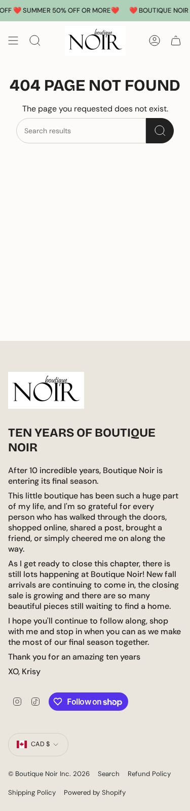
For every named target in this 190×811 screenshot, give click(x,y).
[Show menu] (13, 41)
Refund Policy (149, 773)
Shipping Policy (32, 792)
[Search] (160, 130)
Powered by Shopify (95, 792)
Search (109, 773)
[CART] (175, 41)
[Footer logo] (46, 390)
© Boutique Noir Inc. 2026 (49, 773)
